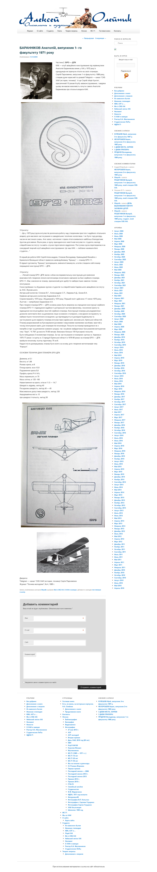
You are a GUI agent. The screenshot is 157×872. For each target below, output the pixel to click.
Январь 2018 (119, 394)
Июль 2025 (118, 264)
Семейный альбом (75, 787)
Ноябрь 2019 (119, 339)
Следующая (100, 38)
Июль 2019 (118, 350)
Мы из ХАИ (66, 815)
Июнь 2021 (118, 293)
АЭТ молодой (73, 735)
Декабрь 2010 (119, 570)
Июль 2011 (118, 554)
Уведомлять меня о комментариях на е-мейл (40, 682)
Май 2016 (117, 443)
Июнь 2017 (118, 409)
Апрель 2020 (119, 326)
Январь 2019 (119, 363)
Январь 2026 (119, 249)
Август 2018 (118, 376)
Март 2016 (118, 448)
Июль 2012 (118, 534)
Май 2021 (117, 296)
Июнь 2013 (118, 515)
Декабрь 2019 (119, 337)
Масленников (73, 750)
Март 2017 (118, 417)
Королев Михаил (74, 748)
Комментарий (30, 654)
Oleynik (43, 590)
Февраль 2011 (119, 567)
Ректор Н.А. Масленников (124, 119)
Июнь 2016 (118, 440)
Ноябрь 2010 (119, 572)
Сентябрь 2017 (120, 404)
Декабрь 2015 (119, 456)
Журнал (30, 31)
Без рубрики (119, 91)
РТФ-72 (71, 784)
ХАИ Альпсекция (74, 807)
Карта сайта (69, 820)
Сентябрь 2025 (120, 259)
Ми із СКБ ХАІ (59, 590)
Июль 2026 (118, 233)
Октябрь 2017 (119, 402)
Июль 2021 (118, 290)
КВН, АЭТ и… (70, 830)
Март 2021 (118, 301)
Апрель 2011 (119, 562)
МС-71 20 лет (73, 758)
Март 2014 (118, 495)
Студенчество (73, 789)
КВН (69, 743)
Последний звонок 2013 (77, 776)
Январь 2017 (119, 422)
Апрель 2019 (119, 358)
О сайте (40, 31)
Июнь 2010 (118, 583)
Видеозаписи (70, 724)
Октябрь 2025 (119, 257)
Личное (84, 31)
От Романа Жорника (76, 766)
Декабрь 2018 (119, 365)
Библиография (71, 719)
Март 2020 (118, 329)
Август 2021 (118, 288)
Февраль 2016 (119, 451)
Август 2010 (118, 580)
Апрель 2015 (119, 469)
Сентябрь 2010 (120, 578)
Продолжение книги (73, 712)
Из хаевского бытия (122, 98)
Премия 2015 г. (74, 781)
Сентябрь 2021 (120, 285)
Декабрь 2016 (119, 425)
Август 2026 (118, 231)
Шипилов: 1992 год (75, 810)
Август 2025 (118, 262)
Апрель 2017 (119, 414)
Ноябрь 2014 (119, 479)
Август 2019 (118, 347)
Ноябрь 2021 (119, 280)
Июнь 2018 (118, 381)
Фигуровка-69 (73, 797)
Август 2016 (118, 435)
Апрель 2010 (119, 588)
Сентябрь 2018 (120, 373)
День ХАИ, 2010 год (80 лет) (78, 740)
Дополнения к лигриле (123, 96)
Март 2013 (118, 523)
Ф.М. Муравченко (75, 792)
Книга (60, 31)
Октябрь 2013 (119, 505)
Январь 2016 (119, 453)
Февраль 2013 (119, 526)
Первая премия (74, 768)
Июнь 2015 (118, 464)
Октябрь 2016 (119, 430)
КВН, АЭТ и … (119, 104)
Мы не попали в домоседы (78, 763)
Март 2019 (118, 360)
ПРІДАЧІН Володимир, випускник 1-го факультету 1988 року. (125, 154)
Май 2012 (117, 536)
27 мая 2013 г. (73, 730)
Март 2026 (118, 244)
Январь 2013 (119, 528)
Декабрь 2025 (119, 252)
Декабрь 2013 (119, 500)
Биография (69, 722)
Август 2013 (118, 510)
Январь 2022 (119, 275)
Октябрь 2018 (119, 370)
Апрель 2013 (119, 521)
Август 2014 (118, 484)
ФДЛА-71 (117, 124)
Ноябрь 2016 (119, 427)
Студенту (50, 31)
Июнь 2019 (118, 352)
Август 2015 (118, 461)
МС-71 (93, 31)
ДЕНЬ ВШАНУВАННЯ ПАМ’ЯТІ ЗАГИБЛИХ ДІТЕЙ (123, 205)
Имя (26, 618)
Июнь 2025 (118, 267)
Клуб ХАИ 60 (73, 745)
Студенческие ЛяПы (122, 122)
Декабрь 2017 (119, 396)
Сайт (26, 642)
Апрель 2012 (119, 539)
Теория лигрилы (71, 31)
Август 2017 (118, 407)
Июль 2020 (118, 321)
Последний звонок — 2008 (78, 771)
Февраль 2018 (119, 391)
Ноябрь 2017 (119, 399)
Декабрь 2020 (119, 308)
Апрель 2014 (119, 492)
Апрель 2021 (119, 298)
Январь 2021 (119, 306)
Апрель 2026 (119, 241)
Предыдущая (88, 38)
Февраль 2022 (119, 272)
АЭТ (69, 732)
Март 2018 (118, 389)
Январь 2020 (119, 334)
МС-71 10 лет (73, 756)
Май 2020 (117, 324)
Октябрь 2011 (119, 549)
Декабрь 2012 (119, 531)
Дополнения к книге (122, 93)
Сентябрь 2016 (120, 433)
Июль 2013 (118, 513)
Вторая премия (74, 737)
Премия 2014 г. (74, 779)
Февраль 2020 (119, 332)
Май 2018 (117, 383)
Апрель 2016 (119, 446)
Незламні (118, 111)
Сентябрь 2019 (120, 345)
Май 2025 (117, 270)
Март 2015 (118, 471)
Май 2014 (117, 490)
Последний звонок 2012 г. (78, 774)
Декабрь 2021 (119, 277)
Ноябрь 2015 (119, 459)
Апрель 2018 (119, 386)
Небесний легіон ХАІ (122, 109)
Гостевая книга (104, 31)
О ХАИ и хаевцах (71, 590)
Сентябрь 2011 (120, 552)
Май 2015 (117, 466)
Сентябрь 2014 (120, 482)
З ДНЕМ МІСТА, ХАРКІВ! (123, 147)
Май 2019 (117, 355)
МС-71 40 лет (73, 761)
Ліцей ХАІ (69, 833)
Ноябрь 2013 (119, 503)
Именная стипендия (122, 101)
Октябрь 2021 (119, 283)
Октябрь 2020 (119, 314)
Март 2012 (118, 541)
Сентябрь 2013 (120, 508)
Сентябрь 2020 (120, 316)
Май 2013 (117, 518)
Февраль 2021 (119, 303)
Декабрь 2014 (119, 477)
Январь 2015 (119, 474)
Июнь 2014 (118, 487)
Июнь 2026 (118, 236)
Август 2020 (118, 319)
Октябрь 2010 (119, 575)
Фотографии (70, 727)
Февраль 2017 (119, 420)
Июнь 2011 (118, 557)
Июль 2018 (118, 378)
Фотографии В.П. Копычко (78, 799)
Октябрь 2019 (119, 342)
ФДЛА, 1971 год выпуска (77, 794)
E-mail (27, 630)
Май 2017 (117, 412)
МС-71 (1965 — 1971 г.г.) (77, 753)
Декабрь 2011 (119, 544)
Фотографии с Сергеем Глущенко (81, 802)
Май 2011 (117, 559)
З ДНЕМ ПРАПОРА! (121, 149)
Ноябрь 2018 (119, 368)
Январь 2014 (119, 497)
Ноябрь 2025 (119, 254)
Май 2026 (117, 239)
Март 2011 (118, 565)
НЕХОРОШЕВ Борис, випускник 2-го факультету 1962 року (125, 142)
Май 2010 (117, 585)
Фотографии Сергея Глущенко (80, 805)
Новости (117, 114)
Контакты (117, 31)
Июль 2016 (118, 438)
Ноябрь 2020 (119, 311)
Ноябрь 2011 (119, 547)
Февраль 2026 (119, 246)
